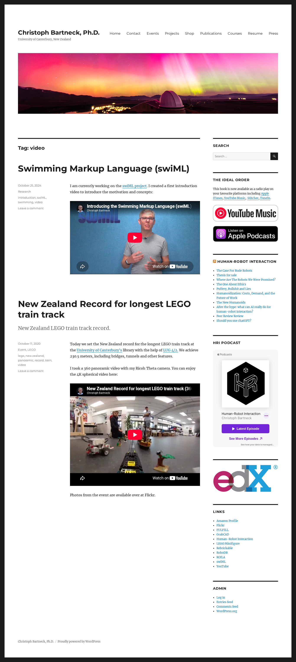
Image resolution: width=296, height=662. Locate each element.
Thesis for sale (226, 275)
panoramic (25, 360)
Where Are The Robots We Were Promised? (245, 280)
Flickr (220, 525)
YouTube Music (234, 198)
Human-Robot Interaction (246, 262)
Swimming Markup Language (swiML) (103, 168)
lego (21, 355)
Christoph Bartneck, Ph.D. (58, 32)
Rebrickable (224, 548)
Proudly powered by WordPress (79, 641)
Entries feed (224, 602)
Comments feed (227, 606)
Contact (134, 33)
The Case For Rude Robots (234, 271)
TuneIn (265, 198)
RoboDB (222, 553)
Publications (211, 33)
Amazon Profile (227, 521)
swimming (25, 202)
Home (115, 33)
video (38, 202)
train (48, 360)
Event (22, 349)
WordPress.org (226, 611)
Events (153, 33)
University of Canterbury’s (99, 350)
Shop (189, 33)
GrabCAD (222, 534)
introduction (27, 197)
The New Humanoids (231, 302)
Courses (235, 33)
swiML (41, 197)
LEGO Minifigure (228, 543)
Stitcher (253, 198)
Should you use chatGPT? (233, 321)
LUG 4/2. (170, 350)
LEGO (32, 349)
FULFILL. (222, 530)
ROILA (220, 557)
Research (24, 191)
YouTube (222, 566)
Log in (220, 597)
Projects (172, 33)
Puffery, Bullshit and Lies (233, 289)
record (39, 360)
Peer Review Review (229, 316)
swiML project (134, 186)
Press (273, 33)
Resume (255, 33)
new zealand (35, 355)
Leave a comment (31, 208)
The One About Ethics (231, 284)
